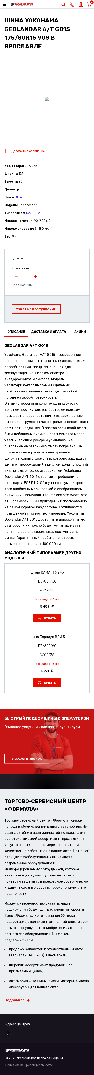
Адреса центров (17, 1024)
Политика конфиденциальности (29, 1065)
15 (22, 189)
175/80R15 (33, 213)
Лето (19, 197)
